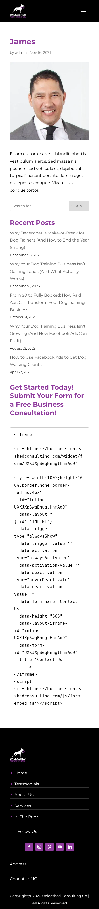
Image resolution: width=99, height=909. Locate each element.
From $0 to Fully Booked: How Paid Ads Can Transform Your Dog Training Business (47, 302)
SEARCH (78, 206)
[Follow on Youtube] (60, 847)
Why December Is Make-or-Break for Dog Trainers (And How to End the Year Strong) (49, 240)
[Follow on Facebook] (29, 847)
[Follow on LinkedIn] (70, 847)
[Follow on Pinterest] (49, 847)
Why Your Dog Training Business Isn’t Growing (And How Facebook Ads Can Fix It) (48, 333)
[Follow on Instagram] (39, 847)
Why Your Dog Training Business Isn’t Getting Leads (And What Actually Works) (48, 271)
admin (21, 52)
